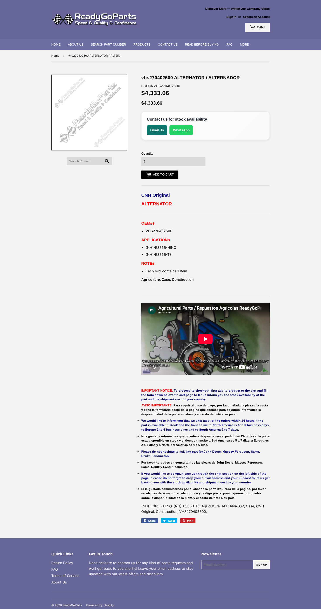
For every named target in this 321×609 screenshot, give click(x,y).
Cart (260, 27)
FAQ (229, 44)
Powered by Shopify (100, 605)
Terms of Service (65, 575)
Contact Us (168, 44)
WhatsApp (181, 130)
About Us (75, 44)
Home (55, 44)
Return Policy (62, 563)
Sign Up (261, 564)
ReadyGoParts (72, 605)
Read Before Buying (202, 44)
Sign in (231, 17)
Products (141, 44)
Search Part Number (108, 44)
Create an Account (256, 17)
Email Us (157, 130)
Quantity (147, 153)
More (244, 44)
